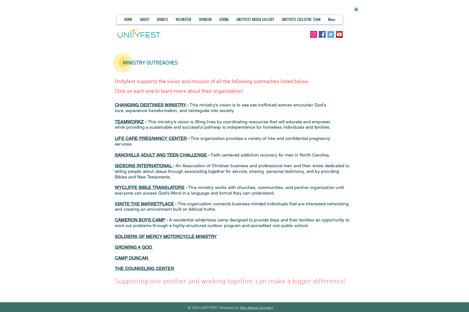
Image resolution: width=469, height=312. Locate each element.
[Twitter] (330, 34)
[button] (356, 8)
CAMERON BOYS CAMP (140, 219)
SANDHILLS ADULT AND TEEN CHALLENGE (161, 154)
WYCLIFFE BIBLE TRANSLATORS (150, 187)
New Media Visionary (256, 308)
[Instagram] (313, 34)
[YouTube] (339, 34)
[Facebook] (322, 34)
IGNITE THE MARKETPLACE (144, 203)
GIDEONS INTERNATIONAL (144, 165)
